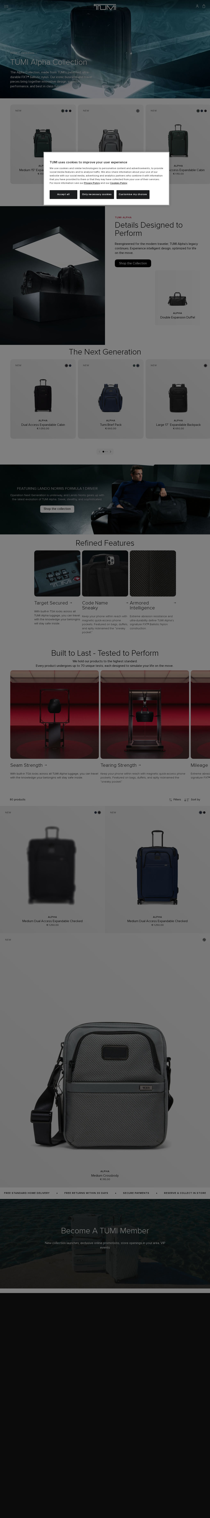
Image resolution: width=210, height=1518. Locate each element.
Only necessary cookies (97, 194)
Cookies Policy (118, 183)
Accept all (63, 194)
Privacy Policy (92, 183)
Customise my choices (133, 194)
